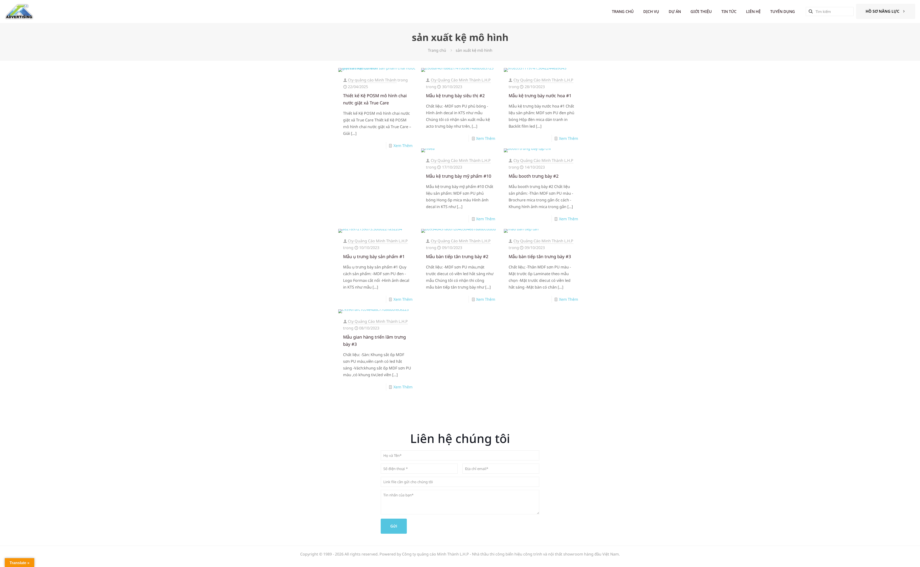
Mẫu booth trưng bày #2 (533, 176)
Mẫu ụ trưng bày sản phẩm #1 (374, 256)
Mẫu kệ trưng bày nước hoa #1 (540, 95)
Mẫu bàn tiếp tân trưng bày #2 (457, 256)
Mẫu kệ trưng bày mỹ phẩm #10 (458, 176)
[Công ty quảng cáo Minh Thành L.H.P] (19, 11)
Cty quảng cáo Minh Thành (372, 80)
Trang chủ (437, 50)
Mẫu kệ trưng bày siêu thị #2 (455, 95)
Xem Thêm (403, 145)
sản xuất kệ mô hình (474, 50)
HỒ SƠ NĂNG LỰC (882, 11)
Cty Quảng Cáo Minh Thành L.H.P (461, 80)
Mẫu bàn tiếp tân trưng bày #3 (540, 256)
